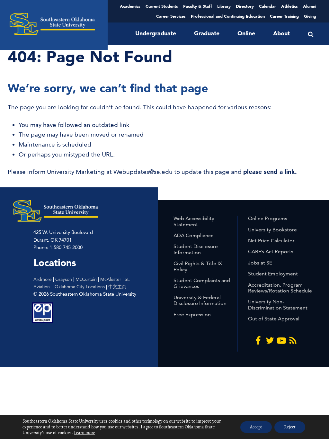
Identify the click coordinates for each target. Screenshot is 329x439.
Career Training (284, 16)
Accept (256, 427)
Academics (130, 6)
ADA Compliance (193, 235)
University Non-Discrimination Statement (277, 304)
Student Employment (273, 274)
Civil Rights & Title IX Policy (197, 266)
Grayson (63, 279)
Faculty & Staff (197, 6)
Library (224, 6)
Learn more (84, 433)
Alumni (309, 6)
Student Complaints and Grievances (201, 283)
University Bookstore (272, 230)
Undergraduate (155, 33)
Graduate (206, 33)
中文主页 (117, 287)
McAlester (110, 279)
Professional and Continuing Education (228, 16)
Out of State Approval (273, 319)
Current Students (162, 6)
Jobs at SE (260, 263)
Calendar (267, 6)
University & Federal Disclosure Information (200, 300)
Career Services (171, 16)
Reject (290, 427)
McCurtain (86, 279)
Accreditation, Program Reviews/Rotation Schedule (280, 288)
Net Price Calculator (271, 240)
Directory (245, 6)
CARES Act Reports (270, 251)
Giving (310, 16)
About (281, 33)
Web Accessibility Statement (193, 221)
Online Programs (267, 218)
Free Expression (192, 314)
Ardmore (42, 279)
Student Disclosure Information (195, 249)
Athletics (289, 6)
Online (246, 33)
